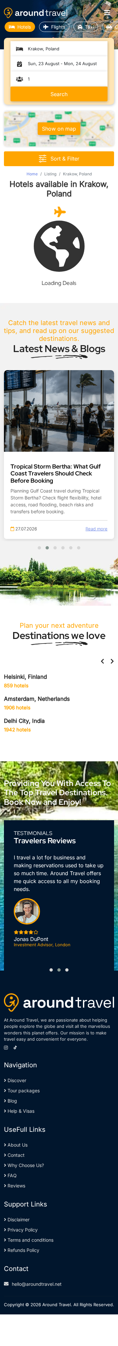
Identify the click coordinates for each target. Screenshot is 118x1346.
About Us (17, 1145)
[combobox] (62, 48)
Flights (58, 27)
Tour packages (23, 1090)
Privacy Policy (22, 1229)
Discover (16, 1080)
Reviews (15, 1185)
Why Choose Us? (25, 1165)
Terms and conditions (29, 1240)
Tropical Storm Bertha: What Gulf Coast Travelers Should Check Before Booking (55, 473)
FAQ (11, 1175)
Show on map (59, 128)
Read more (97, 528)
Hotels (24, 27)
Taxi (89, 27)
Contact (15, 1155)
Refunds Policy (22, 1250)
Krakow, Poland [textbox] (43, 48)
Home (32, 173)
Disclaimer (18, 1219)
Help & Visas (20, 1111)
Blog (11, 1101)
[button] (39, 548)
